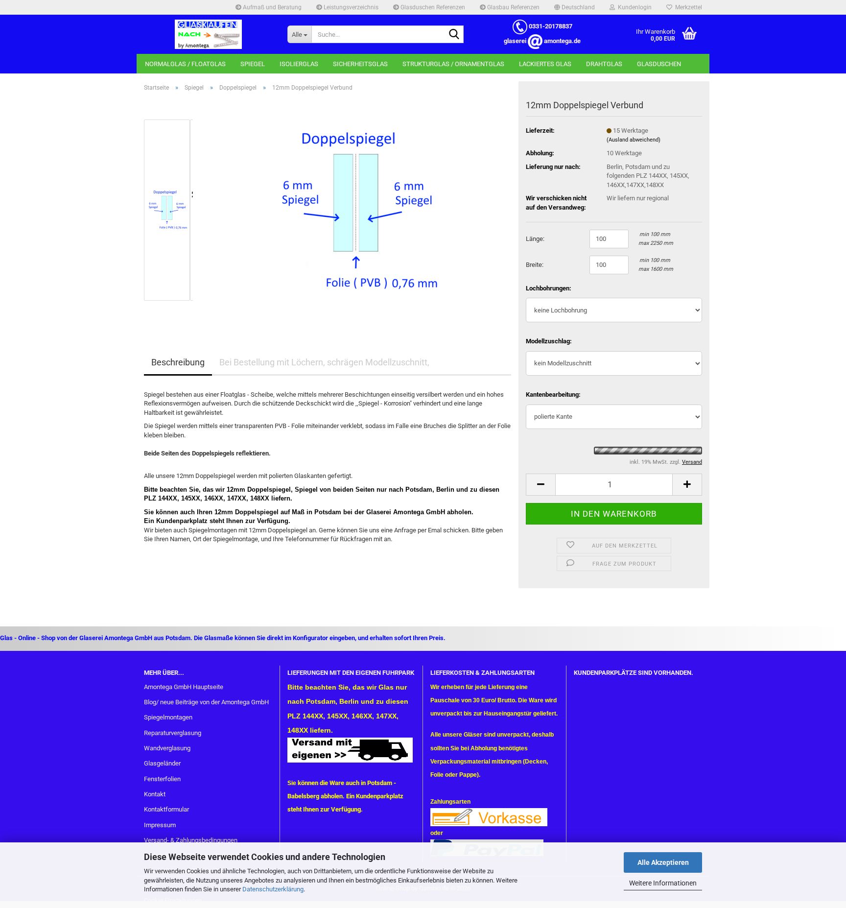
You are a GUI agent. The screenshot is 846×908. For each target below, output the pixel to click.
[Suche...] (454, 35)
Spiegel (252, 64)
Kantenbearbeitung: (553, 394)
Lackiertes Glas (545, 64)
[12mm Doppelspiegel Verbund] (356, 209)
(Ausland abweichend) (633, 140)
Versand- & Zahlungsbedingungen (190, 840)
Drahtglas (604, 64)
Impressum (160, 825)
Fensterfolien (162, 779)
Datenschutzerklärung (273, 889)
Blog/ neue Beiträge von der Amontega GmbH (206, 702)
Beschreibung (178, 362)
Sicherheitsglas (360, 64)
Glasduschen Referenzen (432, 7)
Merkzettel (687, 7)
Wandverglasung (167, 748)
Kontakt (154, 794)
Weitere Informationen (663, 883)
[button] (574, 7)
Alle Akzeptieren (663, 862)
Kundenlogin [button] (633, 7)
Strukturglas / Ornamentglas (453, 64)
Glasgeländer (162, 763)
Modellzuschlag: (549, 341)
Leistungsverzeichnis (350, 7)
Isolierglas (299, 64)
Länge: (535, 238)
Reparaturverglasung (172, 733)
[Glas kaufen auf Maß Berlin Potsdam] (208, 34)
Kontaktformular (166, 809)
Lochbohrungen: (548, 288)
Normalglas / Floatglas (185, 64)
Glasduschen (659, 64)
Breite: (534, 264)
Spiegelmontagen (168, 717)
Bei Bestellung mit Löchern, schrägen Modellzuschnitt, (324, 362)
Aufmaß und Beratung (271, 7)
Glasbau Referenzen (513, 7)
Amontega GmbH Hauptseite (183, 687)
